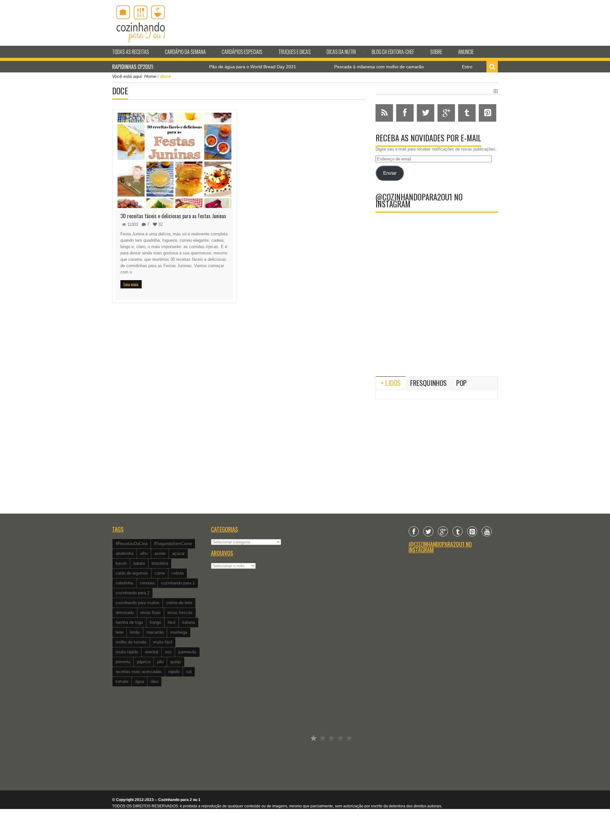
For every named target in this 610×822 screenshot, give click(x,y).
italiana (188, 622)
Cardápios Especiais (242, 52)
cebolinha (124, 583)
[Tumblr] (457, 531)
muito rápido (127, 652)
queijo (175, 661)
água (139, 681)
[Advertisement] (437, 318)
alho (144, 553)
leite (119, 632)
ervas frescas (180, 612)
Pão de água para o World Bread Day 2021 (233, 66)
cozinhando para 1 (178, 583)
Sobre (436, 52)
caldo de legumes (132, 573)
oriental (151, 652)
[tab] (390, 382)
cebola (178, 573)
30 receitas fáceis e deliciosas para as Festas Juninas (173, 216)
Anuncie (466, 52)
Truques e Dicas (294, 52)
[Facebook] (414, 531)
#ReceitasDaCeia (131, 543)
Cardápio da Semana (185, 52)
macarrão (155, 632)
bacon (121, 563)
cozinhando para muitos (137, 602)
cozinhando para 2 (132, 592)
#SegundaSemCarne (173, 543)
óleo (154, 681)
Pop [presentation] (461, 383)
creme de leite (179, 602)
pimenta (123, 661)
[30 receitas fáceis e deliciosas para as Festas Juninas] (174, 160)
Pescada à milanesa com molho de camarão (360, 66)
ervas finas (150, 612)
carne (160, 573)
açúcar (178, 553)
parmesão (187, 652)
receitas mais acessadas (139, 671)
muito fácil (162, 642)
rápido (174, 671)
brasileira (160, 563)
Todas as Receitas (130, 52)
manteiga (178, 632)
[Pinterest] (472, 531)
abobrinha (124, 553)
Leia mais (131, 284)
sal (189, 671)
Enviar (389, 173)
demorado (125, 612)
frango (155, 622)
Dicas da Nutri (341, 52)
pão (160, 661)
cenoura (147, 583)
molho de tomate (131, 642)
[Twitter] (428, 531)
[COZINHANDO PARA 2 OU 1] (140, 23)
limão (135, 632)
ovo (168, 652)
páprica (143, 661)
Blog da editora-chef (393, 52)
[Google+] (443, 531)
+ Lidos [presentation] (391, 383)
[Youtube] (487, 531)
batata (139, 563)
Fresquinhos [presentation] (428, 383)
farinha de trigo (129, 622)
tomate (122, 681)
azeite (160, 553)
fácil (171, 622)
